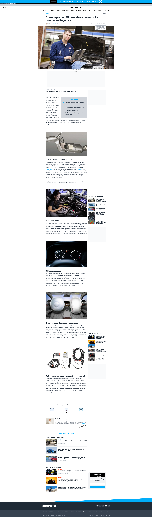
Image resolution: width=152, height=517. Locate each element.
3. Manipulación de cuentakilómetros (74, 107)
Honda (73, 5)
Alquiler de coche (79, 5)
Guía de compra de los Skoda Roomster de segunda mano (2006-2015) (61, 91)
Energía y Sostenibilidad (98, 10)
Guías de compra (65, 10)
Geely (60, 5)
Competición (52, 10)
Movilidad (107, 10)
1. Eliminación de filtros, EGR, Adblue (74, 102)
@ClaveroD (54, 23)
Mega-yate (92, 5)
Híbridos (84, 10)
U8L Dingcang (86, 5)
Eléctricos (78, 10)
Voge (54, 5)
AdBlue (79, 169)
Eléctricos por (7, 3)
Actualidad (45, 10)
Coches (58, 10)
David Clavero (49, 23)
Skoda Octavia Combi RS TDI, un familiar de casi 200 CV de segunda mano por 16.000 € (64, 93)
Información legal (95, 515)
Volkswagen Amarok (66, 5)
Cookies (100, 515)
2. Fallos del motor (70, 105)
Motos (89, 10)
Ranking (72, 10)
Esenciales (48, 13)
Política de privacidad (106, 515)
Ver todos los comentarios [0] (66, 433)
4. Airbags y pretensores (71, 110)
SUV (57, 5)
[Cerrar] (105, 26)
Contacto (90, 515)
